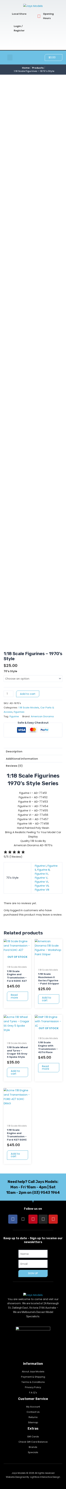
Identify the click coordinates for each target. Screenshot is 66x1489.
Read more (14, 996)
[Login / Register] (9, 28)
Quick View (17, 960)
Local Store (19, 13)
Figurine (14, 716)
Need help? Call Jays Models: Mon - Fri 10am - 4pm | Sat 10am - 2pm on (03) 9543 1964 (33, 1187)
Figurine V (41, 878)
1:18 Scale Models (29, 707)
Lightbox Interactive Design (45, 1476)
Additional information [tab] (22, 759)
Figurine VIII (42, 889)
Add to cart (27, 694)
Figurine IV (41, 874)
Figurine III (43, 870)
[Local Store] (8, 14)
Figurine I (40, 866)
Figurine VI (41, 882)
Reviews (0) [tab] (14, 766)
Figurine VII (42, 885)
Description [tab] (14, 751)
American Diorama (42, 716)
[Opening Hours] (39, 16)
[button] (9, 57)
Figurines (19, 712)
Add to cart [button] (46, 999)
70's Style (10, 671)
